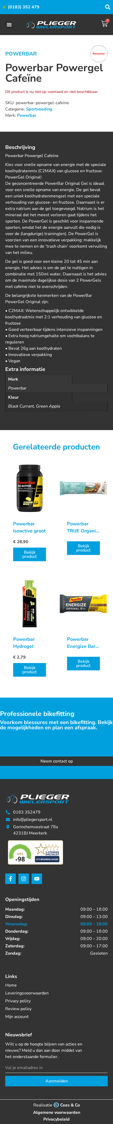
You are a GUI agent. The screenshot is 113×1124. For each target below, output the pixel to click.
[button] (9, 25)
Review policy (18, 1008)
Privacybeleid (56, 1119)
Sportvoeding (39, 109)
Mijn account (17, 1016)
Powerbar (21, 53)
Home (11, 985)
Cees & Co (70, 1105)
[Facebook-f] (10, 878)
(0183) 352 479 (23, 7)
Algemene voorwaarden (56, 1112)
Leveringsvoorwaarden (27, 993)
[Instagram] (23, 878)
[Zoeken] (107, 7)
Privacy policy (18, 1001)
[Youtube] (37, 878)
